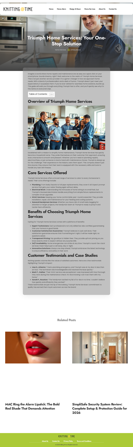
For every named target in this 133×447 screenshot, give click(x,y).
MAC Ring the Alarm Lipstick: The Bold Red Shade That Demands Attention (32, 406)
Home (51, 9)
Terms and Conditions (84, 441)
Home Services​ (89, 9)
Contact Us (112, 9)
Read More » (9, 412)
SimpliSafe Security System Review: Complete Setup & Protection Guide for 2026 (99, 408)
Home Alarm (61, 9)
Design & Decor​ (75, 9)
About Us (102, 9)
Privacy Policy (68, 441)
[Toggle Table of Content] (50, 94)
